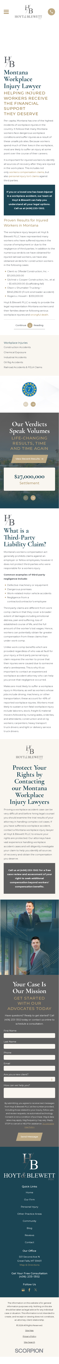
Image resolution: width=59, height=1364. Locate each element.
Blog (29, 1228)
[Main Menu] (6, 11)
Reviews (29, 1235)
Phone (7, 1052)
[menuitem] (29, 347)
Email (7, 1063)
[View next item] (33, 404)
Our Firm (29, 1199)
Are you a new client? (16, 1074)
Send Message (29, 1136)
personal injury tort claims (24, 176)
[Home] (28, 11)
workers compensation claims (26, 172)
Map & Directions (29, 1264)
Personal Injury (29, 1206)
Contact (29, 1242)
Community (29, 1220)
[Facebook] (29, 1289)
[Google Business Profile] (23, 1289)
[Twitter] (35, 1289)
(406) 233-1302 (29, 1276)
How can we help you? (17, 1085)
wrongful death (39, 314)
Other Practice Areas (29, 1213)
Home (29, 1192)
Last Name (10, 1041)
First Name (10, 1030)
